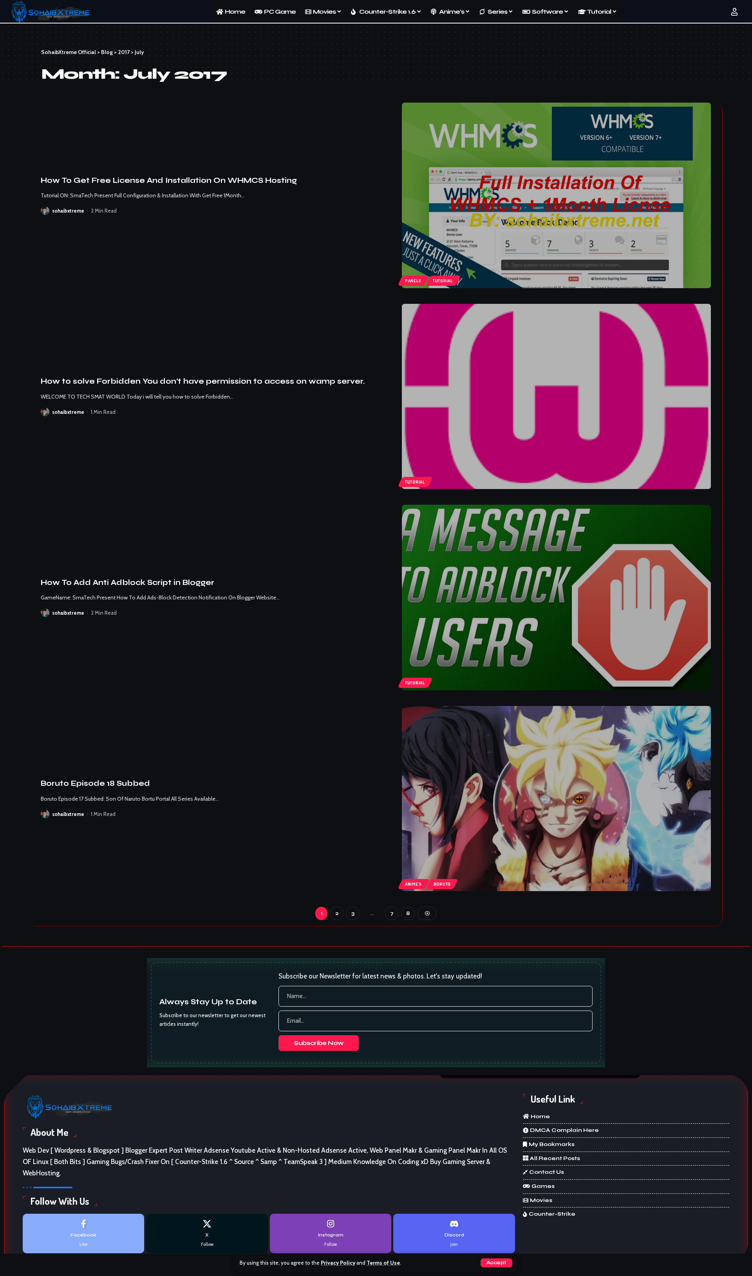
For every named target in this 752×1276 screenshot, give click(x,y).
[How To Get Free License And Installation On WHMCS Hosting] (556, 195)
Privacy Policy (338, 1263)
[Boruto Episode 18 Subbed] (556, 799)
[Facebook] (83, 1233)
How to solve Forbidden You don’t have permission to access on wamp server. (203, 381)
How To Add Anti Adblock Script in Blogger (127, 582)
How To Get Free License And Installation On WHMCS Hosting (169, 180)
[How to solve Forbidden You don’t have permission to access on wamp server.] (556, 396)
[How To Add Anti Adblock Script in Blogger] (556, 597)
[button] (496, 1262)
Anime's (413, 884)
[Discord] (454, 1233)
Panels (413, 280)
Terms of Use (383, 1263)
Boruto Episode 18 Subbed (95, 783)
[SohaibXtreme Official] (52, 11)
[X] (207, 1233)
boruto (442, 884)
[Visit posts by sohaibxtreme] (45, 210)
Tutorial (443, 280)
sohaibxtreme (68, 211)
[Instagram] (330, 1233)
